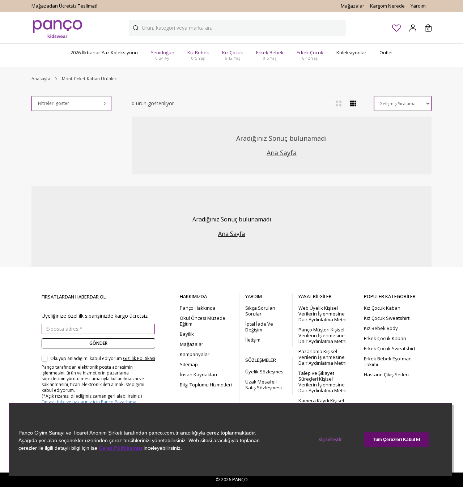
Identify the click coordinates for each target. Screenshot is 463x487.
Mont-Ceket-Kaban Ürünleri (90, 79)
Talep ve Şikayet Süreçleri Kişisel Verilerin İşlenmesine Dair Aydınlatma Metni (322, 382)
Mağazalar (352, 6)
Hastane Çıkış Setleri (386, 374)
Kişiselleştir (330, 439)
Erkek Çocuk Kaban (385, 338)
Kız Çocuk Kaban (382, 308)
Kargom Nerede (387, 6)
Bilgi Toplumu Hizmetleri (206, 384)
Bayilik (187, 334)
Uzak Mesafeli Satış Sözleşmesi (263, 384)
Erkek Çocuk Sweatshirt (389, 348)
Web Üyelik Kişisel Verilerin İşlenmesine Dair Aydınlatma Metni (322, 314)
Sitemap (189, 364)
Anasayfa (40, 79)
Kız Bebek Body (381, 328)
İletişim (252, 339)
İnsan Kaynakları (198, 374)
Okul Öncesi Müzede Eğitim (202, 321)
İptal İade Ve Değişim (259, 327)
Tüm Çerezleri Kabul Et (396, 439)
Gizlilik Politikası (139, 358)
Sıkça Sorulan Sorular (260, 311)
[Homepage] (57, 28)
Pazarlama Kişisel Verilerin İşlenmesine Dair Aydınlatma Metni (322, 357)
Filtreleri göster (53, 103)
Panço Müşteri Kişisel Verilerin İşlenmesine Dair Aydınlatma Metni (322, 335)
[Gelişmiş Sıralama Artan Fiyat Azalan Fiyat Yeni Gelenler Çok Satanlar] (403, 103)
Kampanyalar (194, 354)
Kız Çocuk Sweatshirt (386, 318)
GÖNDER (98, 343)
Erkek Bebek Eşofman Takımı (388, 361)
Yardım (418, 6)
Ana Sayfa (282, 152)
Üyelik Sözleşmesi (265, 371)
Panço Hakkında (198, 308)
